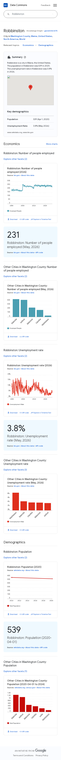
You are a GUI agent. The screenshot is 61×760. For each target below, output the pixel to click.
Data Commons (18, 5)
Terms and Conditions (23, 755)
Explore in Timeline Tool (42, 219)
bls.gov (17, 175)
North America (11, 39)
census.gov (30, 688)
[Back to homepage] (6, 5)
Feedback (45, 5)
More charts (51, 144)
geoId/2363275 (50, 31)
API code (25, 219)
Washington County (20, 36)
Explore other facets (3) (15, 469)
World (22, 39)
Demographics (45, 45)
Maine (34, 36)
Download (13, 219)
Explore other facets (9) (15, 671)
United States (45, 36)
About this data (27, 175)
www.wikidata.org (14, 132)
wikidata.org (19, 570)
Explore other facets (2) (15, 159)
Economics (28, 45)
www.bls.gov (28, 132)
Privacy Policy (42, 755)
